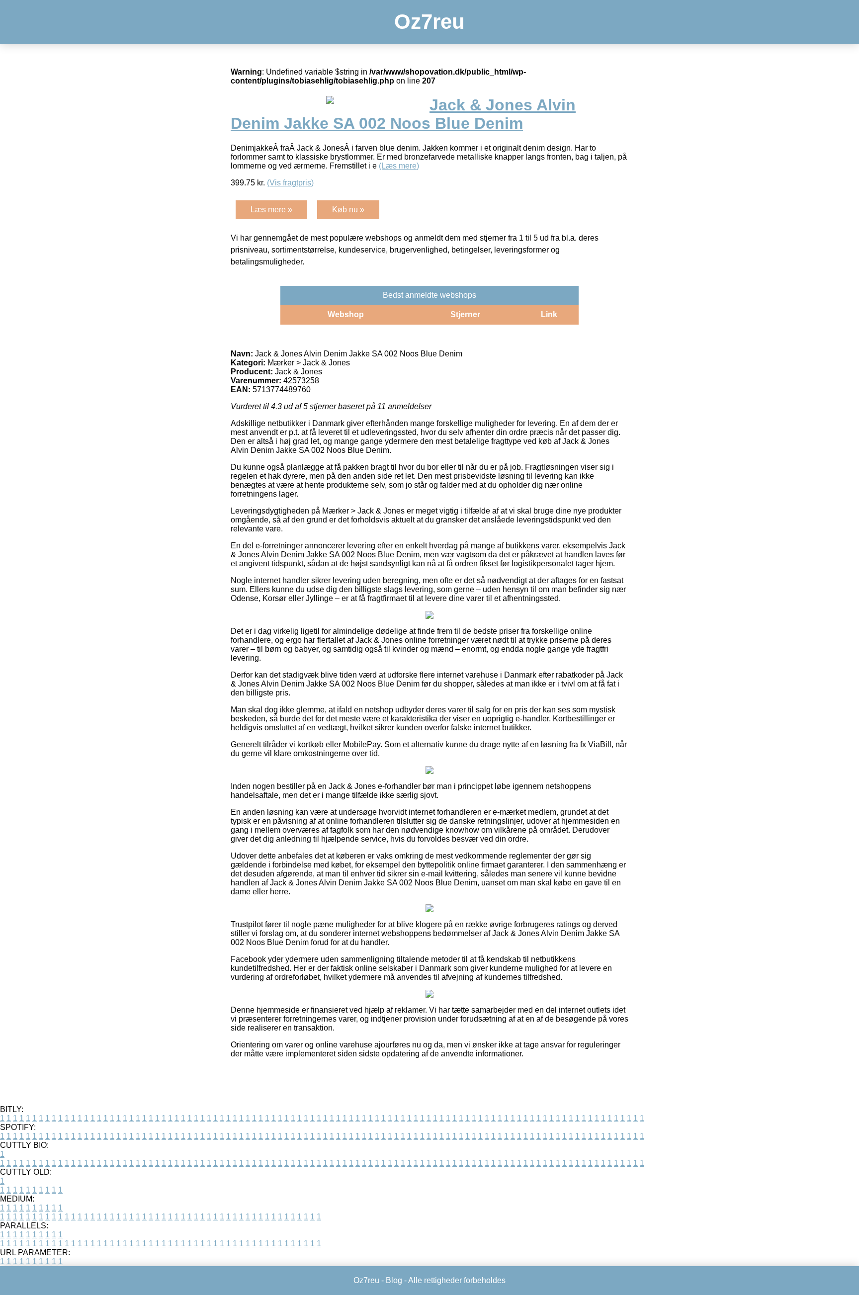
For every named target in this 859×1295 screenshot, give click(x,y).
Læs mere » (271, 209)
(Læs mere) (399, 166)
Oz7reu (429, 21)
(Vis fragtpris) (290, 182)
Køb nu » (348, 209)
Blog (394, 1280)
